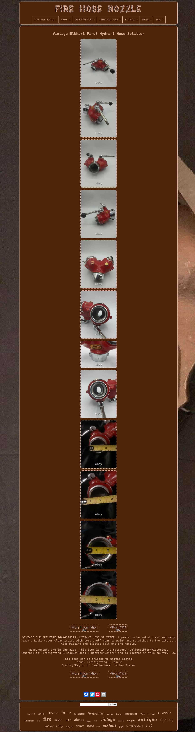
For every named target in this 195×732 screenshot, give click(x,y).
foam (118, 714)
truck (90, 726)
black (142, 714)
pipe (121, 726)
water (80, 726)
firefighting (69, 727)
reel (98, 727)
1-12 (149, 726)
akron (79, 719)
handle (110, 714)
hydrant (49, 726)
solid (68, 720)
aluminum (29, 721)
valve (41, 713)
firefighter (96, 713)
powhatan (79, 713)
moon (58, 720)
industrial (31, 714)
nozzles (121, 721)
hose (66, 712)
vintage (107, 719)
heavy (59, 726)
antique (147, 719)
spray (89, 721)
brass (52, 712)
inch (38, 721)
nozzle (164, 712)
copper (131, 720)
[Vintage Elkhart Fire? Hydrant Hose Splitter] (99, 63)
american (134, 725)
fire (47, 719)
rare (95, 721)
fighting (166, 720)
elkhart (109, 725)
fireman (151, 714)
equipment (130, 713)
